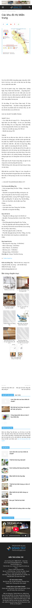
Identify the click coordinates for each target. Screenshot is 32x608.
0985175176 (18, 561)
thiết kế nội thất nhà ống (15, 600)
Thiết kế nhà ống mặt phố (17, 460)
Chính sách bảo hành (20, 588)
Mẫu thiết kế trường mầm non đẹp (19, 508)
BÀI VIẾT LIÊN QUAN (8, 395)
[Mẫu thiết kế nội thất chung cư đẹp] (5, 494)
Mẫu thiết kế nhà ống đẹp (17, 476)
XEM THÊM (18, 395)
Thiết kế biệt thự (7, 258)
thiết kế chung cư (8, 598)
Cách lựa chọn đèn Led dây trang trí (8, 388)
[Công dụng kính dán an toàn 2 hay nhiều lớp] (6, 417)
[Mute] (25, 535)
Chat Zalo (24, 561)
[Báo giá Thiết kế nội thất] (5, 502)
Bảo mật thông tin (20, 590)
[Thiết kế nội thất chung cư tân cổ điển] (5, 486)
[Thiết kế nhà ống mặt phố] (5, 462)
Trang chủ (4, 11)
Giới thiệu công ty (6, 574)
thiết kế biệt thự (15, 597)
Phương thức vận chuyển (19, 583)
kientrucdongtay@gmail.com (14, 562)
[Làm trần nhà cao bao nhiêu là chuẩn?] (6, 401)
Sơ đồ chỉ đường (16, 581)
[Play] (4, 535)
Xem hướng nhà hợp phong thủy (19, 468)
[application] (16, 529)
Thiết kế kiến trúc (17, 593)
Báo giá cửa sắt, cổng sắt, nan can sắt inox (23, 388)
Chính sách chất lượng (8, 588)
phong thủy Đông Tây (24, 595)
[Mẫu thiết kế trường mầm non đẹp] (5, 510)
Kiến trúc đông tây (8, 593)
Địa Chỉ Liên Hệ (7, 581)
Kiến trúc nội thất (12, 11)
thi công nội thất (6, 597)
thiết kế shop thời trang (11, 602)
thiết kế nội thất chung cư (20, 598)
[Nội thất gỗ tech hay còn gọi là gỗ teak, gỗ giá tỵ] (6, 409)
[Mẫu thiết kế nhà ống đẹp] (5, 478)
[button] (29, 7)
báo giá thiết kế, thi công (11, 595)
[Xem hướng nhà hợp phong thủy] (5, 470)
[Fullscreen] (28, 535)
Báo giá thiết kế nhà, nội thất (19, 574)
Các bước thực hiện (20, 576)
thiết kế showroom (22, 602)
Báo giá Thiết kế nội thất (17, 500)
